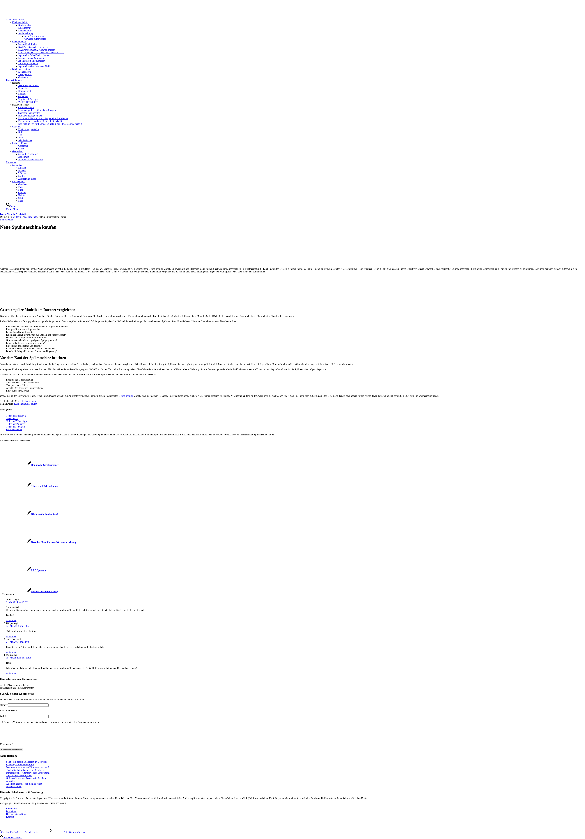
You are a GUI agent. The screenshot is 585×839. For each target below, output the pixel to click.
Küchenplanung (22, 404)
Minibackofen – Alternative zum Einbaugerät (27, 772)
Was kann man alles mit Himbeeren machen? (27, 767)
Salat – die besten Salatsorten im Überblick (26, 761)
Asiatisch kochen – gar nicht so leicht (24, 783)
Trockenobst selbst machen (19, 775)
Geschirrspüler (126, 396)
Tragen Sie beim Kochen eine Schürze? (25, 770)
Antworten (11, 620)
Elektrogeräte (6, 219)
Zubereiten (17, 165)
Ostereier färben (13, 786)
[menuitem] (295, 48)
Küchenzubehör (20, 22)
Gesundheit (17, 151)
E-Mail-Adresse (8, 710)
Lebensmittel (18, 181)
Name (4, 705)
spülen (34, 404)
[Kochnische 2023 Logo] (23, 14)
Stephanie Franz (28, 401)
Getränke (16, 126)
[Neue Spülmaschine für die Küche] (19, 261)
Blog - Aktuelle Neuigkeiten (14, 214)
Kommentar (6, 744)
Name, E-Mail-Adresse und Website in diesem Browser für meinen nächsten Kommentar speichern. (51, 722)
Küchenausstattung (21, 69)
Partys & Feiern (19, 143)
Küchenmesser (19, 41)
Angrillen (10, 781)
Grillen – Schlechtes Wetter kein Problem (26, 778)
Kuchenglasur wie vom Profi (20, 764)
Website (4, 716)
